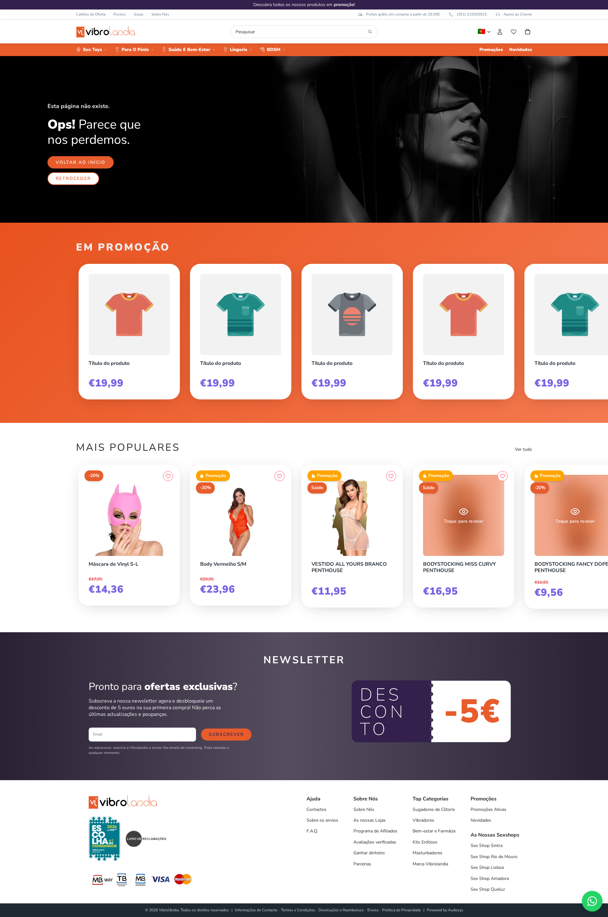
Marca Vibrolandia (430, 864)
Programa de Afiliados (375, 831)
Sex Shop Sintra (487, 846)
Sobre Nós (160, 14)
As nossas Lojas (369, 820)
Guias (138, 14)
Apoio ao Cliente (518, 14)
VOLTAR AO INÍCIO (80, 162)
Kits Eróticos (425, 842)
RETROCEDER (73, 178)
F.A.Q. (312, 831)
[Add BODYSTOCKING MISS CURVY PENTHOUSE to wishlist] (502, 476)
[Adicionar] (168, 554)
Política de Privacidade (401, 910)
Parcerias (362, 864)
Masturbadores (427, 853)
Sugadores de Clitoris (434, 809)
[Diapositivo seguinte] (525, 329)
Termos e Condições (298, 910)
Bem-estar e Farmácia (434, 831)
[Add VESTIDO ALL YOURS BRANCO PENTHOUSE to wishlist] (391, 476)
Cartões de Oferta (90, 14)
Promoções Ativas (488, 809)
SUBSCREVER (226, 734)
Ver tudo (523, 449)
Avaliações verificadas (374, 842)
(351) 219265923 (472, 14)
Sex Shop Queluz (488, 889)
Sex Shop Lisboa (487, 867)
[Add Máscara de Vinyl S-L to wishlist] (168, 476)
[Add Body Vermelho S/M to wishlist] (280, 476)
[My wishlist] (514, 32)
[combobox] (300, 32)
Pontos (119, 14)
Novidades (481, 820)
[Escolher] (391, 554)
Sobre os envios (322, 820)
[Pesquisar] (370, 32)
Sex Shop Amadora (490, 879)
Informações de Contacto (256, 910)
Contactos (316, 809)
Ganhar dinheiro (369, 853)
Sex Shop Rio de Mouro (494, 857)
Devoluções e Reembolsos (341, 910)
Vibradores (423, 820)
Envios (373, 910)
